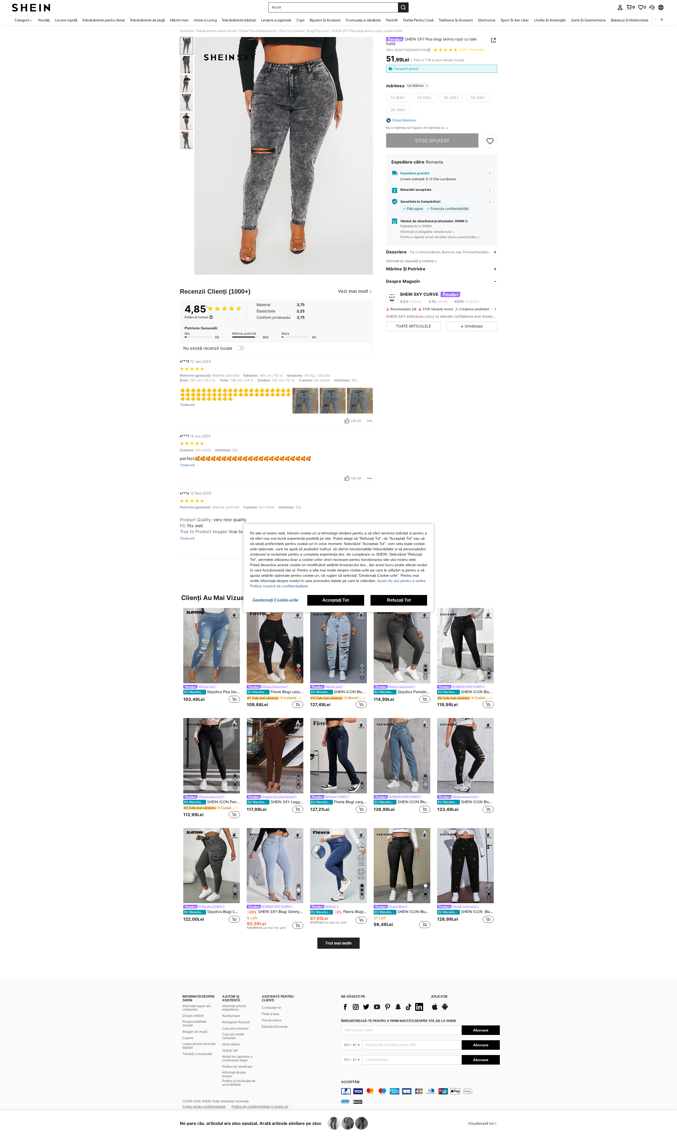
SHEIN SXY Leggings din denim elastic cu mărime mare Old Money (275, 802)
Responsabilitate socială (194, 1023)
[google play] (445, 1009)
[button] (652, 7)
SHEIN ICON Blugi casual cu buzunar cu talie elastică (402, 912)
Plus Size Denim (292, 31)
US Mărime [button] (415, 86)
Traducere (187, 405)
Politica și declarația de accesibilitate (238, 1083)
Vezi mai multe (338, 943)
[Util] (347, 421)
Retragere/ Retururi (236, 1022)
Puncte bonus (272, 1020)
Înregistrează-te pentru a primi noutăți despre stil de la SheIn (398, 1021)
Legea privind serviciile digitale (199, 1045)
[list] (383, 1007)
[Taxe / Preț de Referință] (411, 60)
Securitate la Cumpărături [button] (420, 201)
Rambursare (231, 1016)
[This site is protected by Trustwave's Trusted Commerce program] (345, 1101)
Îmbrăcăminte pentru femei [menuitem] (104, 20)
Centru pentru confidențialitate (204, 1106)
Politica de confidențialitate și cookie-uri (259, 1106)
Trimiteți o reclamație (197, 1054)
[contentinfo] (420, 1091)
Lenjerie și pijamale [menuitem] (276, 20)
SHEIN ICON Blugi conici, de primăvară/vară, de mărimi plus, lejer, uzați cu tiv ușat (339, 692)
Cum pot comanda (235, 1028)
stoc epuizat (432, 140)
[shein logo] (31, 7)
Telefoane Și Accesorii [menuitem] (456, 20)
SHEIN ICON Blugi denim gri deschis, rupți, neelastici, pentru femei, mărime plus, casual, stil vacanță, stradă (402, 802)
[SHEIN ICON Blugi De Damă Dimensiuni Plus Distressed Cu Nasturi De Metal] (465, 755)
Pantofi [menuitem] (391, 20)
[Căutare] (403, 7)
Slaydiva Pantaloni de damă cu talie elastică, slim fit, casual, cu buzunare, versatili (402, 692)
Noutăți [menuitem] (44, 20)
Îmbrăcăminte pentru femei (216, 31)
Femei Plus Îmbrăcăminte (257, 31)
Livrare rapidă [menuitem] (66, 20)
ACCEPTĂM (350, 1082)
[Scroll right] (662, 20)
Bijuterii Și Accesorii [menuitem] (325, 20)
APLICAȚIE (439, 996)
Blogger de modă (194, 1032)
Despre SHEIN (193, 1016)
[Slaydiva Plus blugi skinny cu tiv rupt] (211, 645)
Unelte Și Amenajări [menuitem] (550, 20)
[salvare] (490, 141)
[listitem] (211, 658)
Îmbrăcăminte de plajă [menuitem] (147, 20)
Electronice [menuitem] (486, 20)
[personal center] (620, 7)
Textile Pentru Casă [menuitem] (418, 20)
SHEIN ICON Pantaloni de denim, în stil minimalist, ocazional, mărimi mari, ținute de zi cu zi (212, 802)
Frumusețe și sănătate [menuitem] (363, 20)
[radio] (398, 97)
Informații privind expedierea (234, 1008)
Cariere (187, 1038)
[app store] (434, 1009)
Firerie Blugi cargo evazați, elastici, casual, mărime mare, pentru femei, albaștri (339, 802)
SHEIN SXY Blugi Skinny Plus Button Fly (275, 912)
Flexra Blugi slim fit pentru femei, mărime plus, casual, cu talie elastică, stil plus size (339, 912)
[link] (630, 7)
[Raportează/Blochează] (370, 421)
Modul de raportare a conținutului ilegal (237, 1058)
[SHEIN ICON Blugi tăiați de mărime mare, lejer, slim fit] (465, 645)
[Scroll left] (655, 20)
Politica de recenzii (196, 317)
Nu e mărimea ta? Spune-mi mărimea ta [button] (415, 128)
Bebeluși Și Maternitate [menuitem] (629, 20)
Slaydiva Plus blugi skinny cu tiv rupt (212, 692)
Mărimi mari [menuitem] (179, 20)
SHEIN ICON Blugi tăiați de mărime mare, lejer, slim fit (466, 692)
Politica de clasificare (237, 1067)
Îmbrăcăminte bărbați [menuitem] (239, 20)
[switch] (239, 348)
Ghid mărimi (231, 1044)
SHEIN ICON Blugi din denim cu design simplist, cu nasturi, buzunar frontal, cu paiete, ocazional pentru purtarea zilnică (466, 912)
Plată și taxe (270, 1014)
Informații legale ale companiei (196, 1008)
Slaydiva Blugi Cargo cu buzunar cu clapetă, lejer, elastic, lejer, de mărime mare (212, 912)
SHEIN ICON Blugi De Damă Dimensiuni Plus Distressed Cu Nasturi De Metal (466, 802)
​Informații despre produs (234, 1074)
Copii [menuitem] (300, 20)
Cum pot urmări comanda (233, 1036)
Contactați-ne (271, 1008)
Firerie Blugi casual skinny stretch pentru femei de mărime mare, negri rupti (275, 692)
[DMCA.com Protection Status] (357, 1101)
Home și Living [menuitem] (205, 20)
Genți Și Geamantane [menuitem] (588, 20)
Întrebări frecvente (275, 1027)
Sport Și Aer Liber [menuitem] (515, 20)
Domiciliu (187, 31)
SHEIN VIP (230, 1051)
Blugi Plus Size (318, 31)
